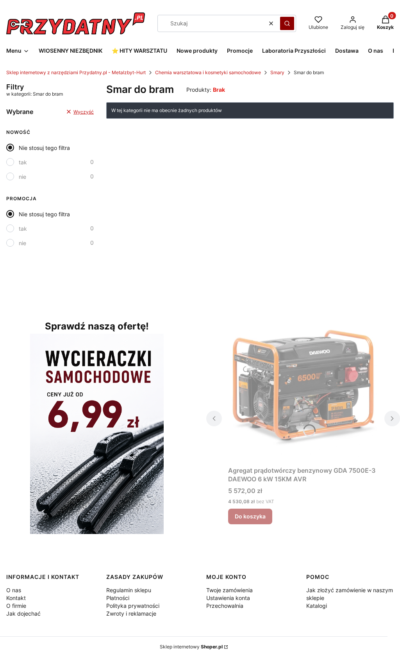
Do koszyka (250, 516)
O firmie (16, 605)
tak (23, 162)
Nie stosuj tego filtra (44, 147)
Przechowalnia (224, 605)
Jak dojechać (23, 613)
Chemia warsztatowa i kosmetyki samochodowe (208, 72)
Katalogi (316, 605)
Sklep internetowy (191, 647)
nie (22, 176)
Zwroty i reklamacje (131, 613)
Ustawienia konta (228, 598)
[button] (287, 23)
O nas (13, 590)
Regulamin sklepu (128, 590)
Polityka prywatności (132, 605)
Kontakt (16, 598)
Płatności (117, 598)
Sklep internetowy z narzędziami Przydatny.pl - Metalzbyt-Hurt (76, 72)
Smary (277, 72)
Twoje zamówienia (229, 590)
